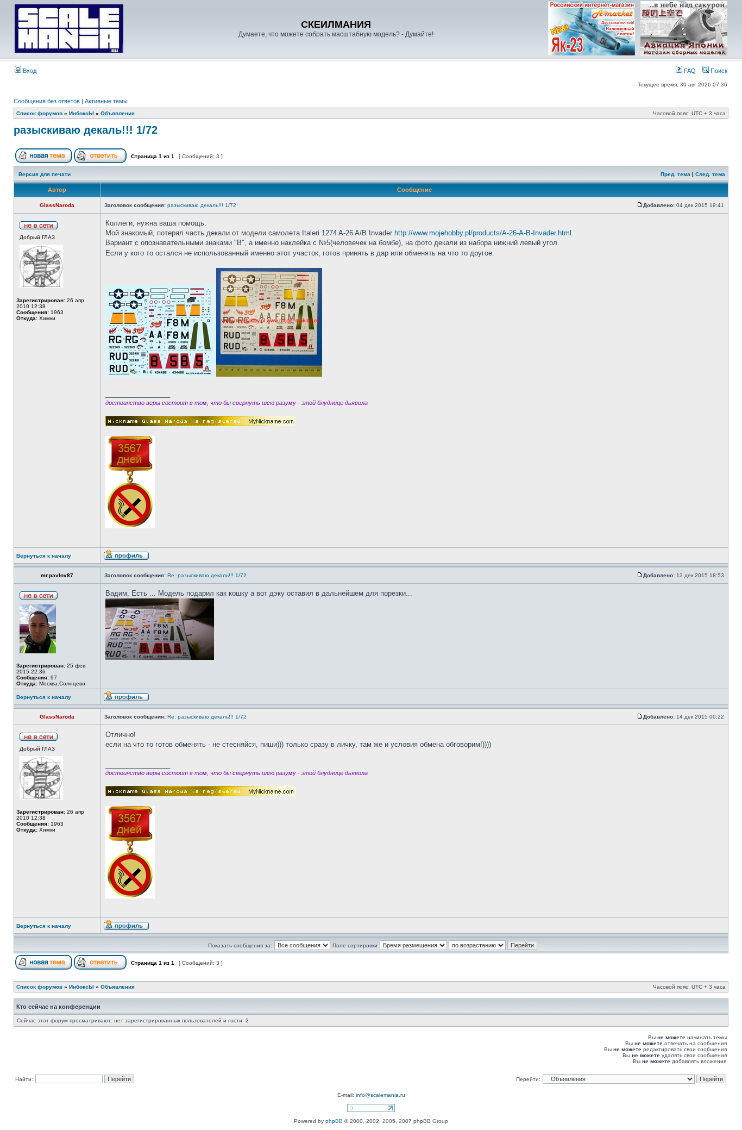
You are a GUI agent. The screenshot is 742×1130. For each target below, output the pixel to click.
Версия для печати (44, 174)
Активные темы (106, 101)
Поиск (718, 70)
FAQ (689, 70)
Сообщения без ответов (47, 101)
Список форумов (39, 113)
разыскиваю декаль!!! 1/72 (86, 130)
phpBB (334, 1121)
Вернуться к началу (43, 556)
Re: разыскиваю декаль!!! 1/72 (207, 575)
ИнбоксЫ (81, 113)
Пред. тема (675, 174)
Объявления (117, 113)
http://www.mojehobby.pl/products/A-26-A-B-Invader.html (482, 233)
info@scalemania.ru (380, 1095)
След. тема (710, 174)
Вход (28, 70)
